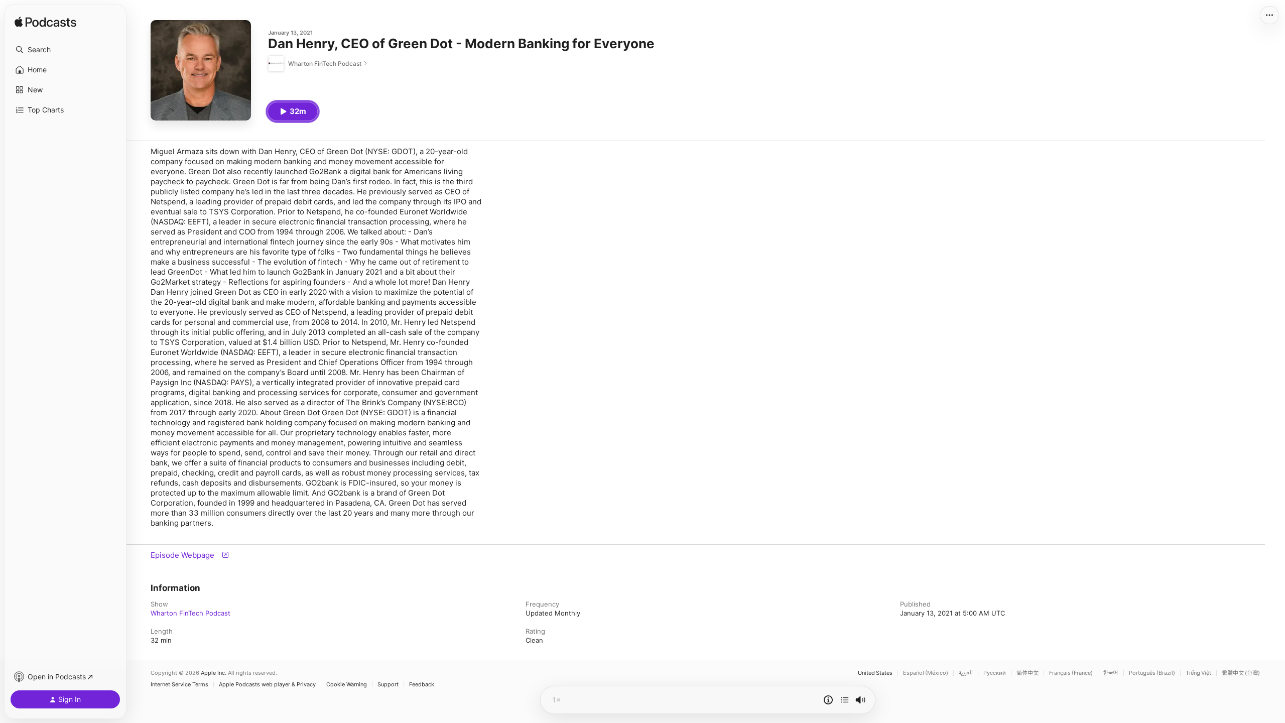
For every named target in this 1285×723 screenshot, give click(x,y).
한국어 (1110, 673)
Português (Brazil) (1152, 673)
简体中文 (1027, 673)
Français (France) (1071, 673)
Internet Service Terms (179, 684)
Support (388, 684)
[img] (45, 23)
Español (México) (925, 673)
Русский (994, 673)
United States (875, 673)
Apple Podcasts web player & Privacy (267, 684)
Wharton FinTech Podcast (190, 613)
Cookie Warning (346, 684)
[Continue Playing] (845, 700)
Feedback (421, 684)
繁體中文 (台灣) (1241, 673)
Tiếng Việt (1198, 673)
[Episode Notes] (828, 700)
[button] (65, 49)
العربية (966, 673)
